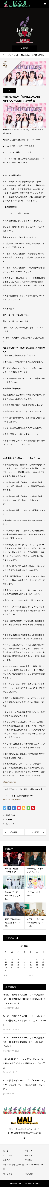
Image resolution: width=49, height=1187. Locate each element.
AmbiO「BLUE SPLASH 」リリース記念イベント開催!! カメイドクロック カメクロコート (24, 1020)
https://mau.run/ (9, 782)
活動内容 (6, 1160)
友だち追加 (29, 1174)
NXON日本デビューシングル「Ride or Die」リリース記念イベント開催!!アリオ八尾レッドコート (24, 1084)
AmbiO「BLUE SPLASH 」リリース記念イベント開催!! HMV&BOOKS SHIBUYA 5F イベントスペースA (24, 999)
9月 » (31, 975)
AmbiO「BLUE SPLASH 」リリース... (12, 895)
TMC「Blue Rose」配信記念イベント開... (13, 922)
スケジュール (8, 1155)
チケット (28, 1155)
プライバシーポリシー (34, 1165)
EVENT (10, 820)
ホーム (5, 1151)
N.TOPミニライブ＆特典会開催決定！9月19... (35, 922)
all (9, 90)
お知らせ (28, 1151)
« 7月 (6, 975)
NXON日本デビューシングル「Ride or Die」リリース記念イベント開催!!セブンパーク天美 (24, 1063)
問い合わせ (7, 1174)
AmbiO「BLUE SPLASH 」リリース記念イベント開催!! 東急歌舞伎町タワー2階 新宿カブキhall (24, 1041)
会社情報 (28, 1160)
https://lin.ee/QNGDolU (12, 799)
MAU (13, 815)
